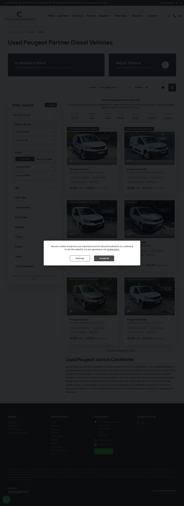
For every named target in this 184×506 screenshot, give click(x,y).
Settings (80, 258)
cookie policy (113, 249)
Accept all (104, 258)
